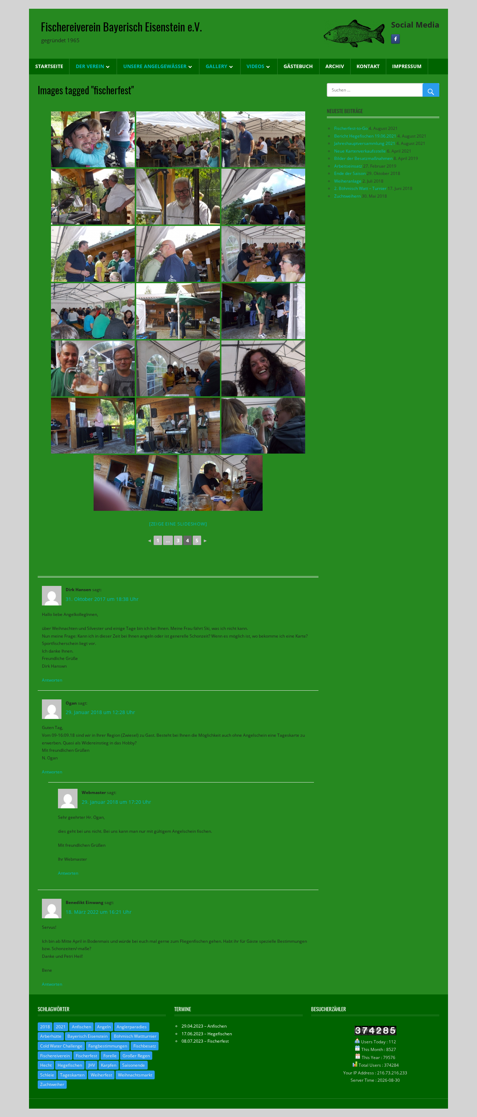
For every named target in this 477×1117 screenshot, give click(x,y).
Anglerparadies (132, 1027)
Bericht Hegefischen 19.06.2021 (365, 136)
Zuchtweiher (52, 1084)
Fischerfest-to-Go (351, 128)
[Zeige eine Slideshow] (178, 524)
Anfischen (81, 1027)
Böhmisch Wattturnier (135, 1036)
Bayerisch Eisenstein (87, 1036)
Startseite (49, 66)
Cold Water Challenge (61, 1046)
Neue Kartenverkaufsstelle (360, 151)
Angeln (104, 1027)
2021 (61, 1027)
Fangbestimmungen (107, 1046)
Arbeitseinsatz (348, 166)
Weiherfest (101, 1075)
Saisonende (133, 1065)
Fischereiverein (55, 1056)
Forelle (110, 1056)
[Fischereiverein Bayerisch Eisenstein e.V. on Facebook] (395, 39)
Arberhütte (50, 1036)
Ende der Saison (350, 173)
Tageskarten (72, 1075)
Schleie (47, 1075)
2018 (45, 1027)
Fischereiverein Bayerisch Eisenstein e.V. (121, 26)
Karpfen (108, 1065)
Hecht (46, 1065)
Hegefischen (70, 1065)
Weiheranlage (347, 181)
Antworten (52, 680)
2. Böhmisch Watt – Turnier (360, 188)
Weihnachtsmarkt (135, 1075)
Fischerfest (86, 1056)
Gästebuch (298, 66)
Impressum (406, 66)
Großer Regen (136, 1056)
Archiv (334, 66)
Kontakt (368, 66)
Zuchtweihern (347, 196)
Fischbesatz (144, 1046)
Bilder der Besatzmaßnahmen (363, 158)
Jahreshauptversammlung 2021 (364, 143)
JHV (91, 1065)
